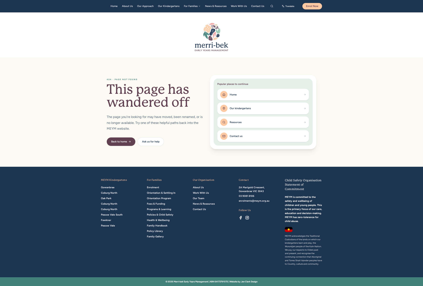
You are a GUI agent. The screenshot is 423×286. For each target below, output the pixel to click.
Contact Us (257, 6)
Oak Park (106, 198)
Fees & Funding (156, 203)
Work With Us (239, 6)
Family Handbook (157, 225)
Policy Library (155, 231)
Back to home (119, 141)
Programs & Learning (159, 209)
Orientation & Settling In (161, 192)
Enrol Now (312, 6)
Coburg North (109, 192)
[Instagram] (247, 218)
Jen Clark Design (249, 281)
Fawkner (106, 220)
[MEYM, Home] (211, 37)
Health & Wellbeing (158, 220)
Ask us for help (150, 141)
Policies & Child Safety (160, 214)
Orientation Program (159, 198)
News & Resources (216, 6)
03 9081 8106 (246, 196)
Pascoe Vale (108, 225)
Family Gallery (155, 236)
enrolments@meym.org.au (254, 200)
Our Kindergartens (168, 6)
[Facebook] (240, 218)
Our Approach (145, 6)
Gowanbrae (108, 187)
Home (114, 6)
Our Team (198, 198)
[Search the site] (272, 6)
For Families (191, 6)
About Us (127, 6)
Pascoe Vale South (112, 214)
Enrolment (153, 187)
